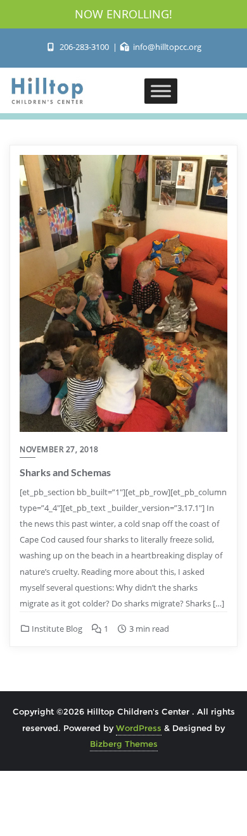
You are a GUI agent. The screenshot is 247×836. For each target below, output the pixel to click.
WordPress (139, 728)
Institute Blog (56, 628)
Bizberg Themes (124, 744)
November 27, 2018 (59, 449)
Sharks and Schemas (65, 472)
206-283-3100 (84, 46)
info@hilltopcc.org (166, 46)
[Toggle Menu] (161, 91)
